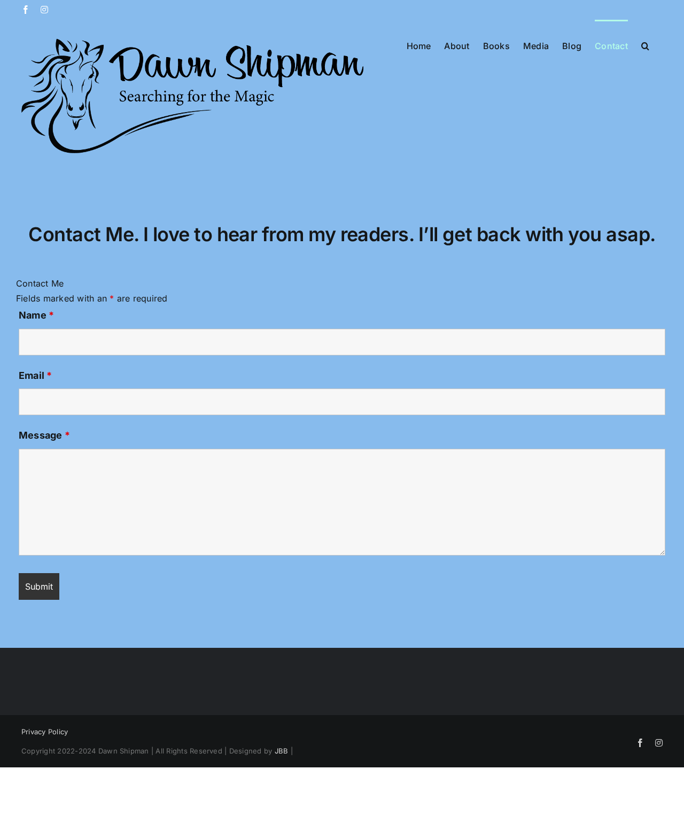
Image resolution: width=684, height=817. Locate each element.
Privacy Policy (44, 731)
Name (36, 315)
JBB (282, 751)
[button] (645, 45)
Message (44, 435)
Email (35, 375)
